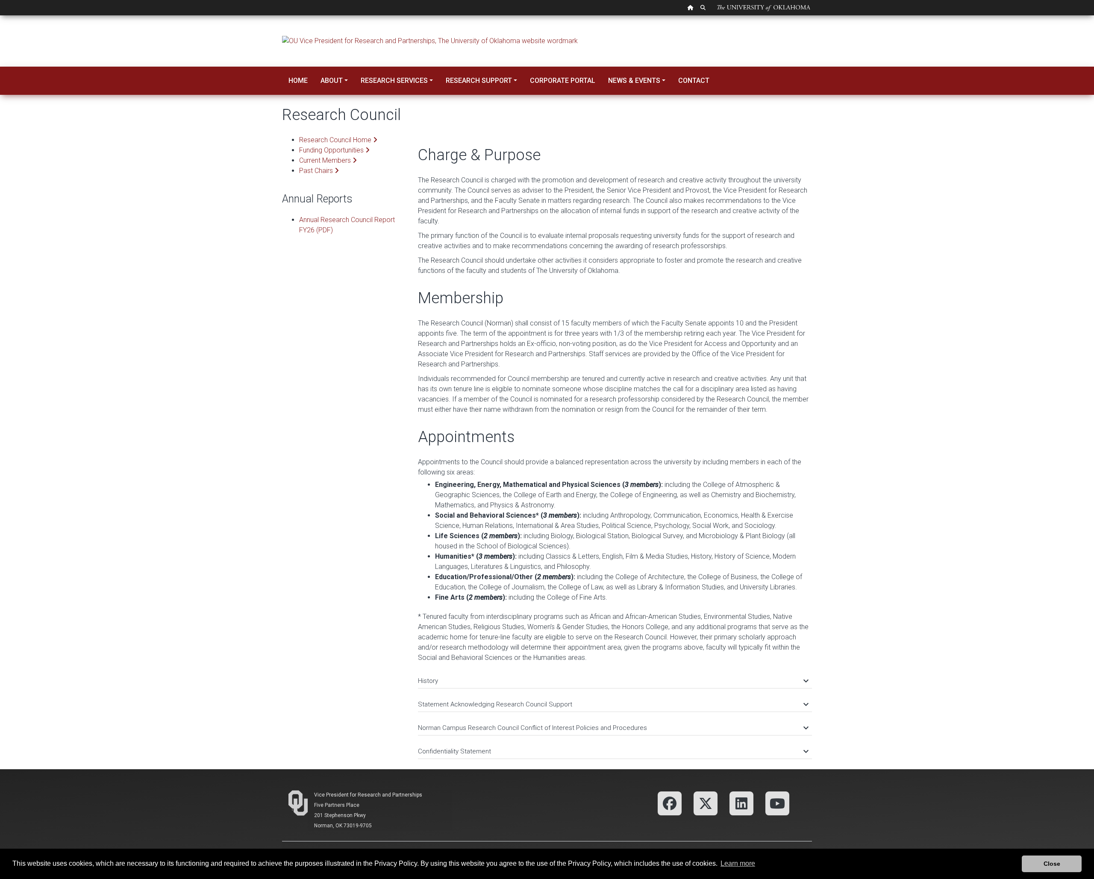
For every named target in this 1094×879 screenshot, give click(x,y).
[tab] (615, 677)
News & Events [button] (634, 80)
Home (298, 80)
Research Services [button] (394, 80)
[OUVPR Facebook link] (670, 803)
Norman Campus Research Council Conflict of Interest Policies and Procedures (613, 728)
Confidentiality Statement (613, 751)
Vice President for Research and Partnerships (368, 795)
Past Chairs (317, 171)
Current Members (326, 160)
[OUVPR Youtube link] (777, 803)
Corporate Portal (562, 80)
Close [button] (1052, 863)
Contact (693, 80)
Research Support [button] (479, 80)
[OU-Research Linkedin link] (741, 803)
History (613, 681)
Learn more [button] (738, 863)
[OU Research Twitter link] (705, 803)
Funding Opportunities (332, 150)
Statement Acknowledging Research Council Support (613, 704)
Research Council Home (336, 140)
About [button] (332, 80)
